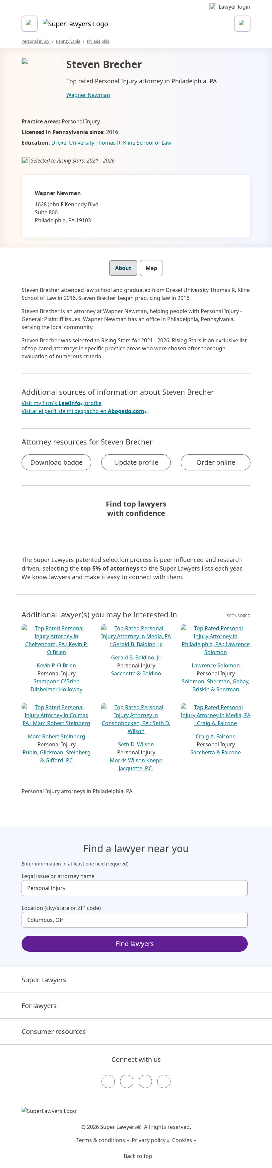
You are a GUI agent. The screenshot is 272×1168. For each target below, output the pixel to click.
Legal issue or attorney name (58, 876)
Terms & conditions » (102, 1140)
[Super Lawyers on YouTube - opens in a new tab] (145, 1081)
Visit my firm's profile (62, 403)
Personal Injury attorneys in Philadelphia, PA (77, 791)
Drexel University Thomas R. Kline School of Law (111, 142)
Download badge (56, 462)
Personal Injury (35, 41)
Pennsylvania (68, 41)
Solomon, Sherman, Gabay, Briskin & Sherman (215, 685)
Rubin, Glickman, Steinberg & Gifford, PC (57, 756)
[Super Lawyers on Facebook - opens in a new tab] (108, 1081)
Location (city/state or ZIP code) (61, 908)
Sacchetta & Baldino (136, 673)
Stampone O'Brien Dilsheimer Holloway (56, 685)
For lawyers (39, 1005)
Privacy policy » (151, 1140)
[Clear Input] (240, 888)
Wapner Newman (88, 95)
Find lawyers (135, 943)
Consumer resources (54, 1031)
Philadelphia (98, 41)
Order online (215, 462)
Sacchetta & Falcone (215, 752)
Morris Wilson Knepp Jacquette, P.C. (136, 764)
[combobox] (135, 888)
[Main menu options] (29, 24)
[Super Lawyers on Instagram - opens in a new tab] (126, 1081)
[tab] (123, 268)
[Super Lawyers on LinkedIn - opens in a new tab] (163, 1081)
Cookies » (184, 1140)
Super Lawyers (44, 979)
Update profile (136, 462)
